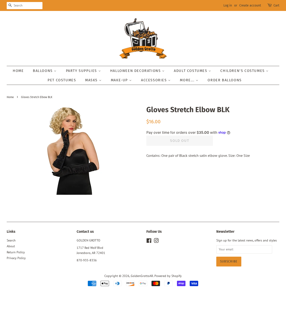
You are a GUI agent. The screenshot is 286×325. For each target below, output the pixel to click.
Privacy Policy (16, 258)
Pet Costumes (62, 80)
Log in (227, 5)
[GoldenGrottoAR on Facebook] (148, 241)
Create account (250, 5)
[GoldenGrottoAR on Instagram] (156, 241)
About (11, 246)
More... (188, 80)
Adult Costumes (191, 71)
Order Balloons (225, 80)
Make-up (120, 80)
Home (18, 71)
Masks (92, 80)
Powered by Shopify (168, 276)
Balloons (43, 71)
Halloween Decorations (136, 71)
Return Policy (16, 252)
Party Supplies (82, 71)
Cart (276, 5)
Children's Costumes (243, 71)
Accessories (154, 80)
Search (11, 240)
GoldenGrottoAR (142, 276)
